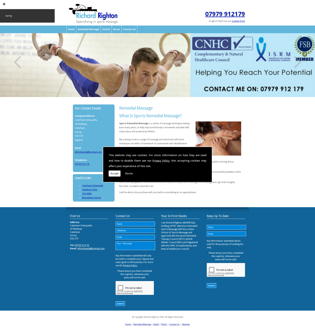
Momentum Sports (91, 197)
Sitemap (186, 324)
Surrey (8, 16)
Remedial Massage (88, 29)
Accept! (114, 173)
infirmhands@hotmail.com (88, 152)
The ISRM (87, 193)
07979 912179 (225, 14)
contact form (238, 21)
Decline (129, 173)
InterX (106, 29)
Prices (116, 29)
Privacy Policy (161, 160)
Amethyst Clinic (89, 189)
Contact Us (129, 29)
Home (71, 29)
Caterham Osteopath (92, 185)
